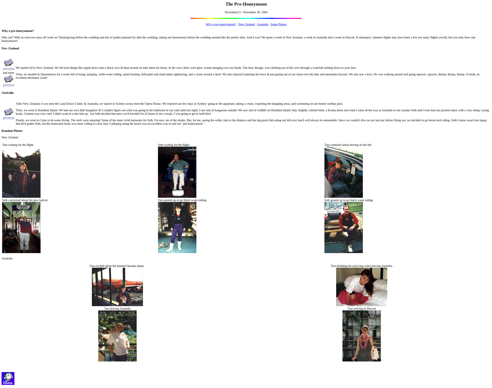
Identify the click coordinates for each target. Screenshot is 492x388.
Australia (262, 24)
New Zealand (246, 24)
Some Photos (279, 24)
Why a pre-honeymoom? (221, 24)
